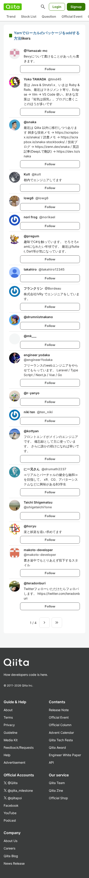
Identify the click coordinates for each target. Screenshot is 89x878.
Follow (50, 69)
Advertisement (14, 762)
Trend (11, 16)
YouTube (10, 813)
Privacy (9, 725)
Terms (8, 717)
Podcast (10, 820)
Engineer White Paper (65, 755)
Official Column (60, 725)
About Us (10, 841)
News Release (14, 863)
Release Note (59, 710)
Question (49, 16)
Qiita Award (57, 747)
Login (56, 7)
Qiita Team (57, 783)
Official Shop (58, 798)
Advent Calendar (61, 732)
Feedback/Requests (19, 747)
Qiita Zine (56, 790)
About (8, 710)
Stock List (28, 16)
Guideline (10, 732)
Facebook (11, 805)
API (51, 762)
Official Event (72, 16)
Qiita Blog (11, 856)
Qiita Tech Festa (61, 740)
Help (7, 755)
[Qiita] (13, 6)
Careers (9, 848)
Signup (76, 7)
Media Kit (11, 740)
